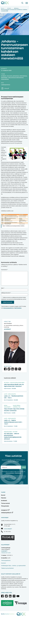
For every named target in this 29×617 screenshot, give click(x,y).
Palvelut (3, 498)
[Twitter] (6, 597)
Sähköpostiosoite (6, 292)
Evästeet (3, 563)
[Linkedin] (10, 597)
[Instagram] (14, 597)
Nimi (2, 288)
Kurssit (3, 495)
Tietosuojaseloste (5, 560)
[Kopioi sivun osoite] (19, 369)
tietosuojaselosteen (5, 476)
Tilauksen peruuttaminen (7, 568)
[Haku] (22, 3)
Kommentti (4, 269)
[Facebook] (2, 597)
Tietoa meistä (5, 503)
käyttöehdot (18, 308)
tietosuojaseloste (8, 308)
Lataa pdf (6, 88)
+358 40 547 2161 (6, 552)
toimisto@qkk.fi (8, 528)
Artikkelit (9, 8)
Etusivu (2, 8)
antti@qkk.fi (7, 329)
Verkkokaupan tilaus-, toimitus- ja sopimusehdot (13, 565)
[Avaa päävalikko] (27, 3)
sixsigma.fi (4, 510)
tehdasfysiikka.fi (6, 512)
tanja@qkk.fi (4, 551)
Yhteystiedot (5, 506)
